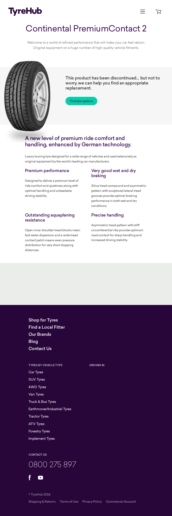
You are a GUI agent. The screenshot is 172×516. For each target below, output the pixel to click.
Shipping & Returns (42, 501)
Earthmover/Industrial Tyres (50, 409)
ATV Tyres (36, 423)
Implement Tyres (42, 438)
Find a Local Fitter (47, 327)
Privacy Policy (92, 501)
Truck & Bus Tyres (42, 401)
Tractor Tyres (39, 416)
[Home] (25, 11)
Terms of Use (69, 501)
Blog (33, 341)
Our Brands (40, 334)
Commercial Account (121, 501)
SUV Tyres (37, 379)
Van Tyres (36, 394)
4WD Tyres (37, 387)
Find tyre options (81, 101)
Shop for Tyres (43, 320)
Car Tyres (36, 372)
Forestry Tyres (39, 431)
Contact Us (40, 348)
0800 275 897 (52, 464)
